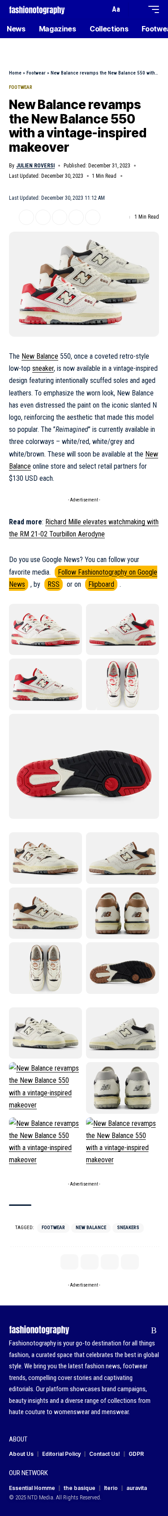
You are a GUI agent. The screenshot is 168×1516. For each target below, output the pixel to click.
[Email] (59, 217)
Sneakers (128, 1227)
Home (15, 73)
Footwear (36, 73)
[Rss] (154, 1330)
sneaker (43, 368)
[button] (101, 9)
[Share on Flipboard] (43, 217)
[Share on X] (26, 217)
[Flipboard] (140, 1330)
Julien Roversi (35, 166)
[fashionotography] (37, 9)
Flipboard (101, 584)
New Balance (40, 356)
